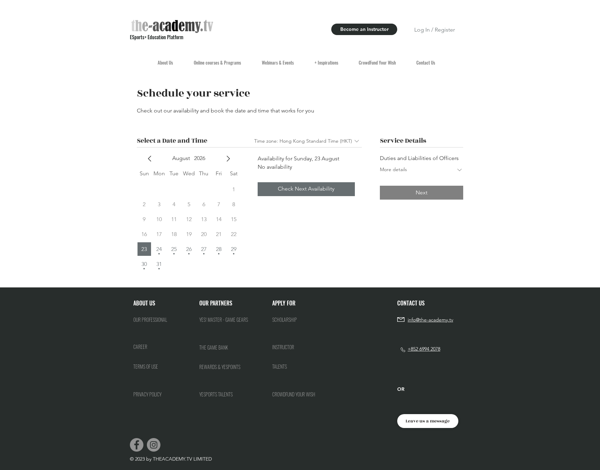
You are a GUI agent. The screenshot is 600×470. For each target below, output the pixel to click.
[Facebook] (136, 445)
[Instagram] (153, 445)
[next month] (228, 158)
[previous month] (149, 158)
